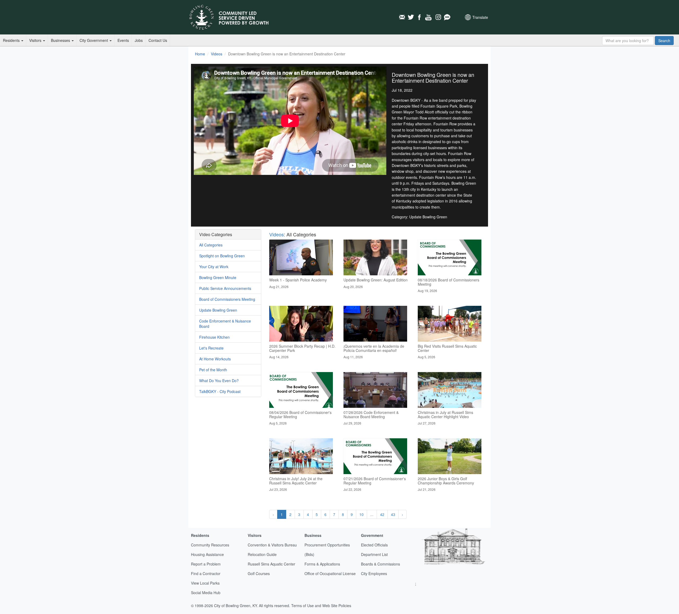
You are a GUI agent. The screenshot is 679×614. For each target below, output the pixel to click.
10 (361, 514)
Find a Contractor (205, 573)
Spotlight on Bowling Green (222, 255)
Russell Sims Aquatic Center (271, 564)
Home (200, 53)
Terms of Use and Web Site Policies (321, 605)
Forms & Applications (322, 564)
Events (123, 40)
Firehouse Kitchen (214, 337)
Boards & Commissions (380, 564)
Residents (12, 40)
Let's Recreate (211, 348)
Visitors (35, 40)
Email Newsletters (402, 17)
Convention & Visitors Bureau (272, 544)
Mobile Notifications (447, 17)
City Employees (374, 573)
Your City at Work (213, 266)
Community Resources (210, 544)
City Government (94, 40)
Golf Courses (259, 573)
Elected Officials (374, 544)
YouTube (429, 17)
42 (382, 514)
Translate (480, 17)
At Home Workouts (215, 358)
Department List (374, 554)
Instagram (438, 17)
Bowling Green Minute (217, 277)
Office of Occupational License (330, 573)
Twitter (411, 17)
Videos (216, 53)
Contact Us (158, 40)
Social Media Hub (205, 592)
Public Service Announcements (225, 288)
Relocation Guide (262, 554)
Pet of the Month (213, 369)
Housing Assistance (207, 554)
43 (393, 514)
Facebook (420, 17)
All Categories (211, 245)
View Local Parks (205, 583)
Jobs (139, 40)
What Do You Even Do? (219, 380)
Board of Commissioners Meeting (227, 299)
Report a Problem (206, 564)
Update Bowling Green (218, 310)
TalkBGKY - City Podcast (220, 391)
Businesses (61, 40)
